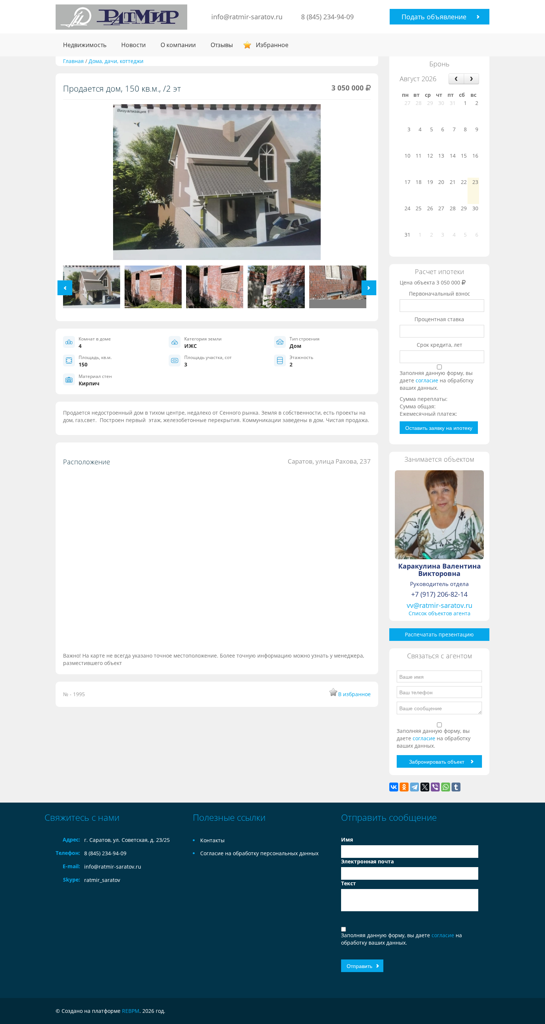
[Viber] (435, 787)
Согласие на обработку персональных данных (259, 853)
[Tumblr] (456, 787)
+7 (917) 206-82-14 (439, 594)
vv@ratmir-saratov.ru (439, 605)
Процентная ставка (439, 319)
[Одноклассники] (404, 787)
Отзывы (222, 45)
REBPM (130, 1010)
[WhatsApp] (445, 787)
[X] (424, 787)
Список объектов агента (439, 613)
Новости (133, 45)
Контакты (212, 840)
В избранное (354, 694)
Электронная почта (367, 861)
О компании (178, 45)
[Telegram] (414, 787)
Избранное (272, 45)
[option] (217, 185)
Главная (73, 61)
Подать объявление (434, 16)
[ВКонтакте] (393, 787)
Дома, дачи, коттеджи (116, 61)
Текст (348, 883)
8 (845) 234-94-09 (327, 16)
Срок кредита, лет (439, 344)
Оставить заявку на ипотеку (438, 427)
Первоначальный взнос (439, 293)
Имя (347, 839)
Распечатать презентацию (439, 634)
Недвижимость (84, 45)
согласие (428, 380)
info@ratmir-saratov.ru (247, 16)
